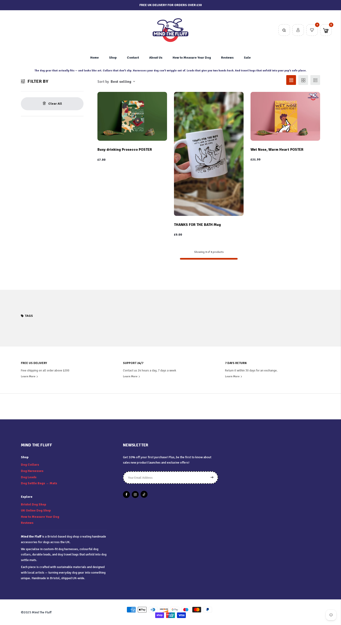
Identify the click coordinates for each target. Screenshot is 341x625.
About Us (155, 58)
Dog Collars (30, 465)
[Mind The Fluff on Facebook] (126, 494)
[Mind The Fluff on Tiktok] (144, 494)
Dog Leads (28, 477)
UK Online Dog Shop (36, 510)
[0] (312, 30)
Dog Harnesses (32, 471)
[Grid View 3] (291, 80)
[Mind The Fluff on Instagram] (135, 494)
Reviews (227, 58)
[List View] (315, 80)
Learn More (28, 376)
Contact (133, 58)
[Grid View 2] (303, 80)
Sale (247, 58)
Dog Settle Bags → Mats (39, 483)
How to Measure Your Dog (192, 58)
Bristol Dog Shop (33, 504)
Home (94, 58)
